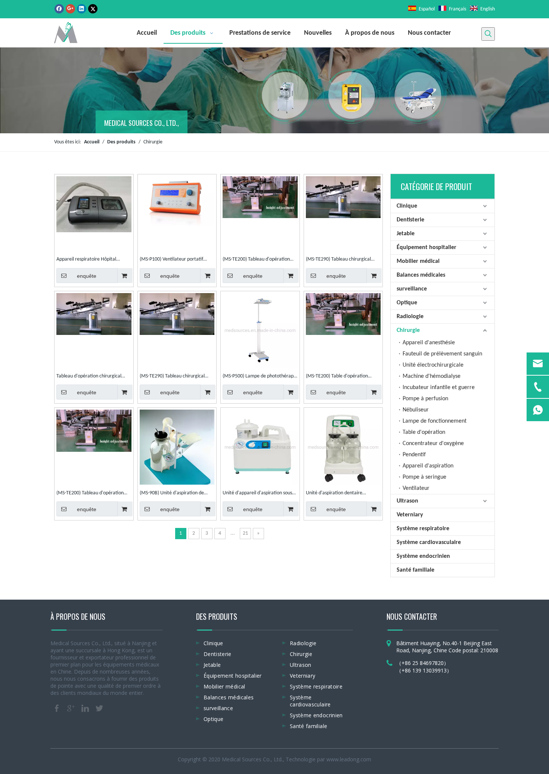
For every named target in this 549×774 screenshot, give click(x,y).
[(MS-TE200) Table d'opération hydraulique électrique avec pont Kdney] (343, 314)
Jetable (406, 234)
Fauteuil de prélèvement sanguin (442, 354)
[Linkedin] (81, 8)
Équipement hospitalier (426, 248)
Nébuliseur (416, 410)
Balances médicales (421, 275)
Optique (407, 303)
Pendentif (414, 455)
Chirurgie (408, 330)
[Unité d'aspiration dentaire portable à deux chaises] (343, 447)
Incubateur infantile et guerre (439, 388)
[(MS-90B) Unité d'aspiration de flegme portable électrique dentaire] (177, 458)
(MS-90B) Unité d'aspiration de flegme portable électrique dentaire (172, 494)
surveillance (412, 289)
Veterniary (410, 515)
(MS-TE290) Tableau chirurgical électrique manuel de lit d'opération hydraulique (172, 377)
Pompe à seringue (424, 477)
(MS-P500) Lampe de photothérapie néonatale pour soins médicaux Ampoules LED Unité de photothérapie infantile (260, 377)
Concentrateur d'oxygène (433, 444)
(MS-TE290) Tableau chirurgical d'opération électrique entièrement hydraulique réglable (343, 260)
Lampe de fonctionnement (434, 421)
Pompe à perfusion (425, 399)
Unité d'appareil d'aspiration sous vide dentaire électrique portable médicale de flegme (257, 494)
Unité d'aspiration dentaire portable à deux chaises (334, 494)
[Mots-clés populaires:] (488, 34)
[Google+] (70, 8)
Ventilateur (416, 488)
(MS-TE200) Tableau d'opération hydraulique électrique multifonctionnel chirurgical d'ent (257, 260)
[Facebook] (59, 8)
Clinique (407, 206)
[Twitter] (92, 8)
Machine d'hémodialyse (431, 376)
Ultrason (407, 501)
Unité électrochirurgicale (433, 365)
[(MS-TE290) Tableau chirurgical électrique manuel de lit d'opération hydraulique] (177, 314)
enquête (86, 276)
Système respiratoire (423, 529)
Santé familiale (415, 570)
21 (245, 533)
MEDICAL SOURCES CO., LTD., (141, 123)
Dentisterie (410, 220)
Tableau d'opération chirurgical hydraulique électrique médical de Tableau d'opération (91, 377)
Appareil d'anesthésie (429, 343)
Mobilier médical (418, 261)
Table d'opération (424, 432)
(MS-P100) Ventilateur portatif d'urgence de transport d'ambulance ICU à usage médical (175, 260)
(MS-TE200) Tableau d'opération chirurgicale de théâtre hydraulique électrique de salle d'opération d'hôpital (93, 494)
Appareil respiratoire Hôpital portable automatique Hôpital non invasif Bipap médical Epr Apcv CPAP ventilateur (93, 260)
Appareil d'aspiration (428, 466)
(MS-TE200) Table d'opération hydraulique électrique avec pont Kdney (340, 377)
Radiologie (410, 317)
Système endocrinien (423, 556)
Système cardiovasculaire (429, 542)
